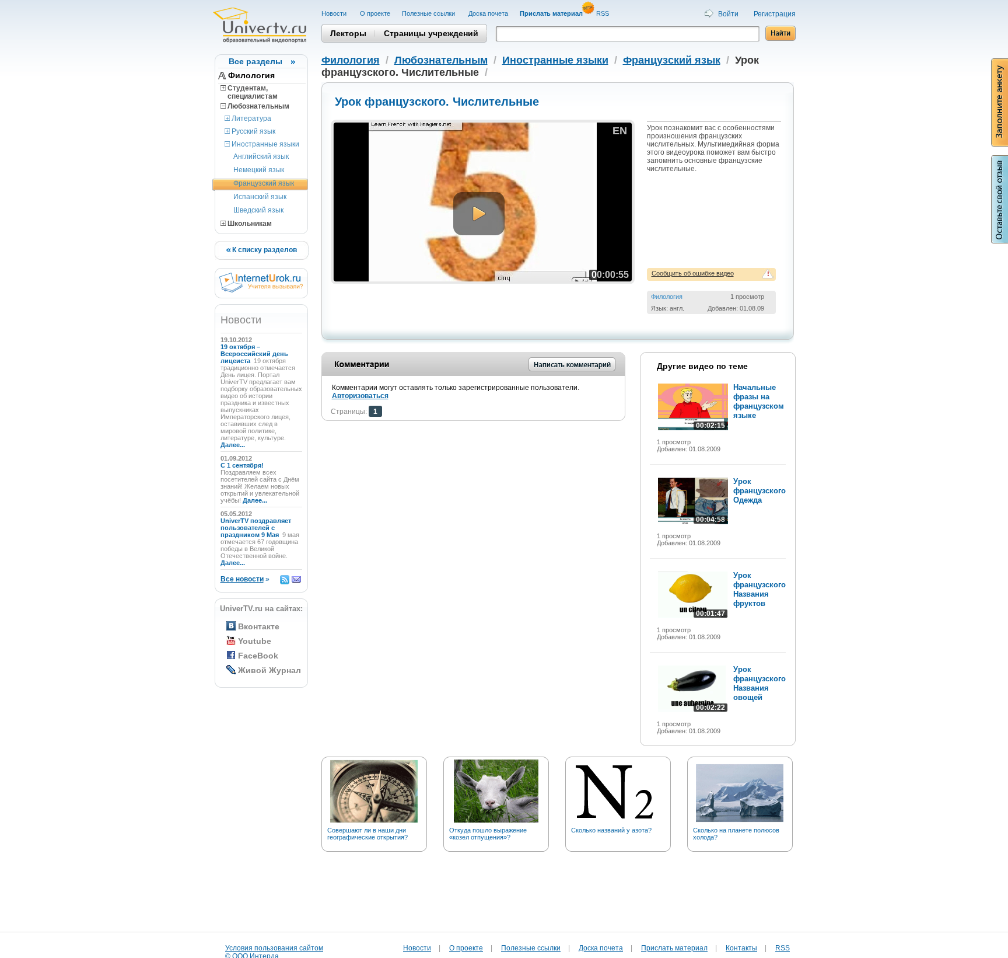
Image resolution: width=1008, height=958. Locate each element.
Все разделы (255, 61)
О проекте (375, 13)
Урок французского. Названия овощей (760, 683)
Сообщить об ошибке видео (693, 273)
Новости (334, 13)
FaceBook (258, 655)
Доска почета (488, 13)
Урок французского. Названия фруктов (760, 589)
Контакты (741, 948)
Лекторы (348, 33)
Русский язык (252, 131)
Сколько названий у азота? (611, 830)
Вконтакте (258, 626)
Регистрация (775, 14)
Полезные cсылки (429, 13)
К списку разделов (263, 250)
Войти (728, 14)
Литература (250, 118)
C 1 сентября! (242, 465)
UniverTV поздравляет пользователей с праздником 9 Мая (255, 527)
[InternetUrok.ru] (261, 290)
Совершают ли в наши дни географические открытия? (367, 834)
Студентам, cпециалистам (249, 92)
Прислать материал (674, 948)
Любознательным (257, 106)
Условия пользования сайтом (274, 948)
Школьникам (249, 224)
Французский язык (263, 183)
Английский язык (261, 156)
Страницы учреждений (431, 33)
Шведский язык (258, 210)
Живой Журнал (269, 670)
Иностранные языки (264, 144)
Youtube (254, 641)
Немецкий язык (258, 170)
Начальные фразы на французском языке (758, 401)
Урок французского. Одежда (760, 490)
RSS (603, 13)
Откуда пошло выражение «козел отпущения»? (488, 834)
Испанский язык (259, 197)
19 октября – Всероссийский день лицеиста (254, 353)
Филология (251, 75)
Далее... (232, 444)
